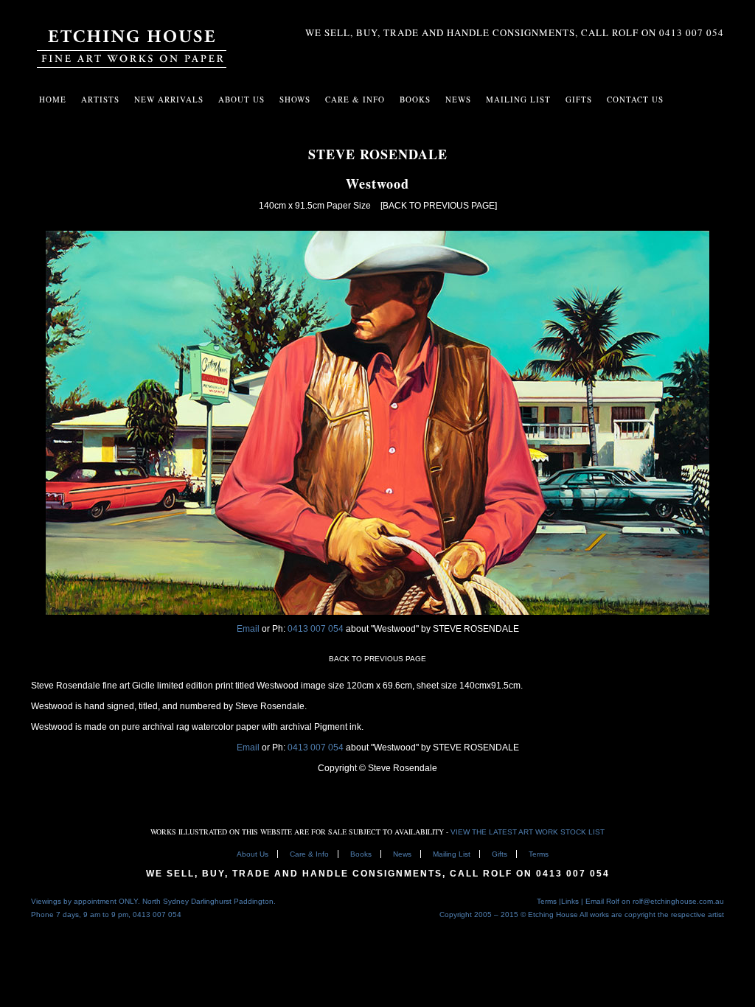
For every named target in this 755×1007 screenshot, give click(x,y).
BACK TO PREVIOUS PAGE (377, 659)
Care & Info (309, 854)
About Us (241, 99)
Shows (294, 99)
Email (248, 629)
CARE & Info (355, 99)
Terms (539, 854)
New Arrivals (168, 99)
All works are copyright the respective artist (652, 914)
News (458, 99)
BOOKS (415, 99)
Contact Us (635, 99)
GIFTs (579, 99)
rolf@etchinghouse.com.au (678, 901)
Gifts (499, 854)
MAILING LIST (518, 99)
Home (52, 99)
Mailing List (451, 854)
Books (361, 854)
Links (570, 901)
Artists (100, 99)
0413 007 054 (317, 629)
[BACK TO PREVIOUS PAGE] (438, 206)
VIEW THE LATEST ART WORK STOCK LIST (527, 832)
